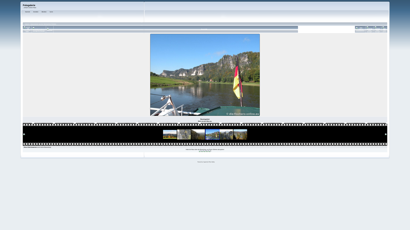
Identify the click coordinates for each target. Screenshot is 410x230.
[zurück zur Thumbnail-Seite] (27, 29)
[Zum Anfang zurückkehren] (360, 29)
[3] (205, 151)
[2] (202, 151)
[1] (200, 151)
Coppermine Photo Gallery (209, 161)
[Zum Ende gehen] (384, 29)
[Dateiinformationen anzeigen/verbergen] (39, 29)
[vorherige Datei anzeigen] (370, 29)
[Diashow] (49, 29)
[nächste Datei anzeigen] (377, 29)
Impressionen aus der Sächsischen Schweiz (43, 24)
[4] (207, 151)
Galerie (27, 24)
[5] (210, 151)
